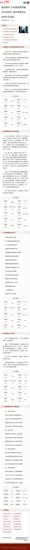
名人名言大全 (4, 547)
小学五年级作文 (17, 521)
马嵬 (12, 490)
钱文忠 (11, 504)
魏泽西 (12, 225)
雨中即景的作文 (17, 516)
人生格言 (11, 547)
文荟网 (25, 547)
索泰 (12, 124)
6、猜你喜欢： (5, 42)
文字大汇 (20, 547)
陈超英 (12, 399)
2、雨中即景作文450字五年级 (9, 31)
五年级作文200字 (17, 526)
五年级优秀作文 (6, 526)
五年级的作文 (16, 519)
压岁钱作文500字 (7, 537)
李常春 (12, 326)
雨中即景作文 (6, 516)
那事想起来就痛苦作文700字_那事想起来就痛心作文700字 (22, 539)
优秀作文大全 (6, 20)
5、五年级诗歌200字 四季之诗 (9, 40)
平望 (12, 303)
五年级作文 (5, 519)
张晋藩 (12, 202)
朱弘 (13, 376)
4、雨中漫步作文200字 (7, 37)
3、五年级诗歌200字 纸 (7, 34)
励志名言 (16, 547)
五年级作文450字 (7, 513)
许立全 (12, 101)
